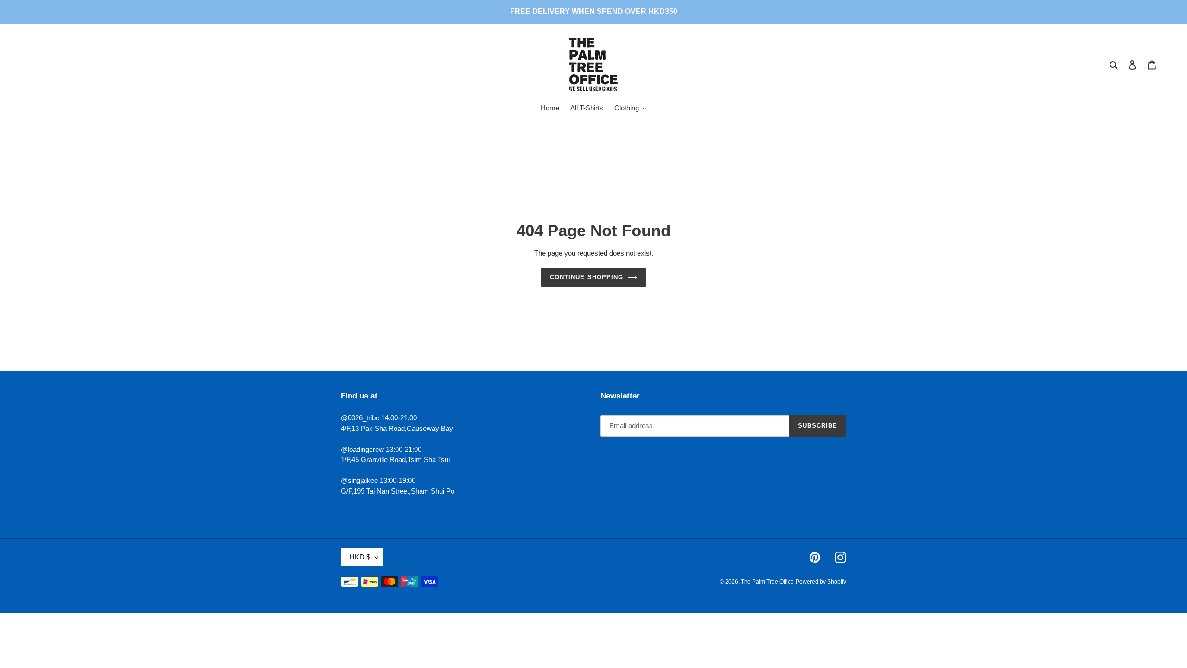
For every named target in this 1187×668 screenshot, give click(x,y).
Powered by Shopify (821, 581)
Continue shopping (586, 277)
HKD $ (360, 557)
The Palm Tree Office (767, 581)
